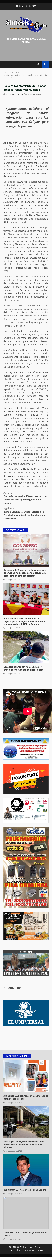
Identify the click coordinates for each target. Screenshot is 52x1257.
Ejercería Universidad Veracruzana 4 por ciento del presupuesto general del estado (25, 498)
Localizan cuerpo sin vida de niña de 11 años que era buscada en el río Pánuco (26, 647)
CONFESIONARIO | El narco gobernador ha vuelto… (26, 1213)
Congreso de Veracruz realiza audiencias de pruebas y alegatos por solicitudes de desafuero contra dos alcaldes (26, 550)
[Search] (38, 64)
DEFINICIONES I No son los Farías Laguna (26, 1170)
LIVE (45, 64)
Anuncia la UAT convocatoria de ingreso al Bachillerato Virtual (26, 1076)
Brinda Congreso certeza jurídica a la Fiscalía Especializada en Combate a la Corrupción (24, 513)
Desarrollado (15, 1250)
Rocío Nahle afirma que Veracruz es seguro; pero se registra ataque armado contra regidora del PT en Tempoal (26, 599)
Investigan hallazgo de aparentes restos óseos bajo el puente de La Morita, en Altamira (26, 1122)
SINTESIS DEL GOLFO (14, 94)
